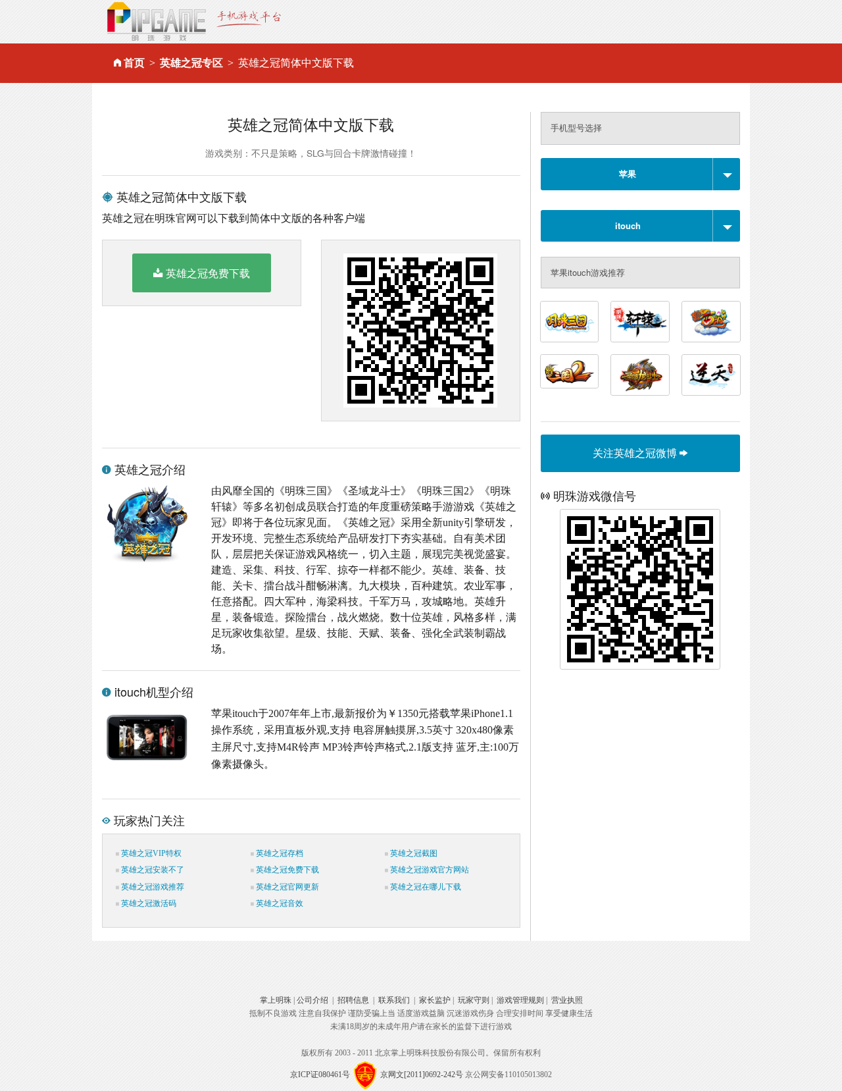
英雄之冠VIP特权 (150, 853)
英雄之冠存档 (278, 853)
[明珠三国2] (570, 371)
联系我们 (394, 1000)
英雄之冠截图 (412, 853)
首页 (134, 62)
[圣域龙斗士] (640, 375)
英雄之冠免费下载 (208, 272)
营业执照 (567, 1000)
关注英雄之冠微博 (636, 452)
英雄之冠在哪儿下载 (424, 886)
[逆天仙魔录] (711, 375)
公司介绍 (312, 1000)
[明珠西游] (711, 322)
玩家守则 (473, 1000)
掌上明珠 (275, 1000)
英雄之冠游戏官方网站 (428, 869)
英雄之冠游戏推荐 (151, 886)
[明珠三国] (570, 322)
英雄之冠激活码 (147, 903)
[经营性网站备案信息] (365, 1074)
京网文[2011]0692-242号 (421, 1074)
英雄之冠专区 (191, 62)
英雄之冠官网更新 (286, 886)
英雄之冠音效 (278, 903)
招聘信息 (353, 1000)
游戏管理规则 (520, 1000)
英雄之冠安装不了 (151, 869)
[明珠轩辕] (640, 322)
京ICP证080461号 (320, 1074)
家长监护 (435, 1000)
